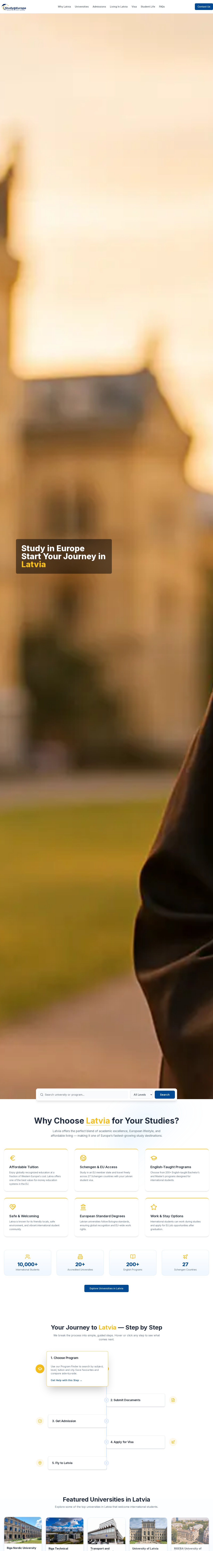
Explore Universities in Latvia (106, 1288)
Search (165, 1094)
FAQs (162, 6)
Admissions (99, 6)
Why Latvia (64, 6)
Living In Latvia (119, 6)
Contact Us (204, 6)
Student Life (148, 6)
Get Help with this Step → (66, 1379)
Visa (134, 6)
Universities (82, 6)
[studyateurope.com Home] (14, 6)
